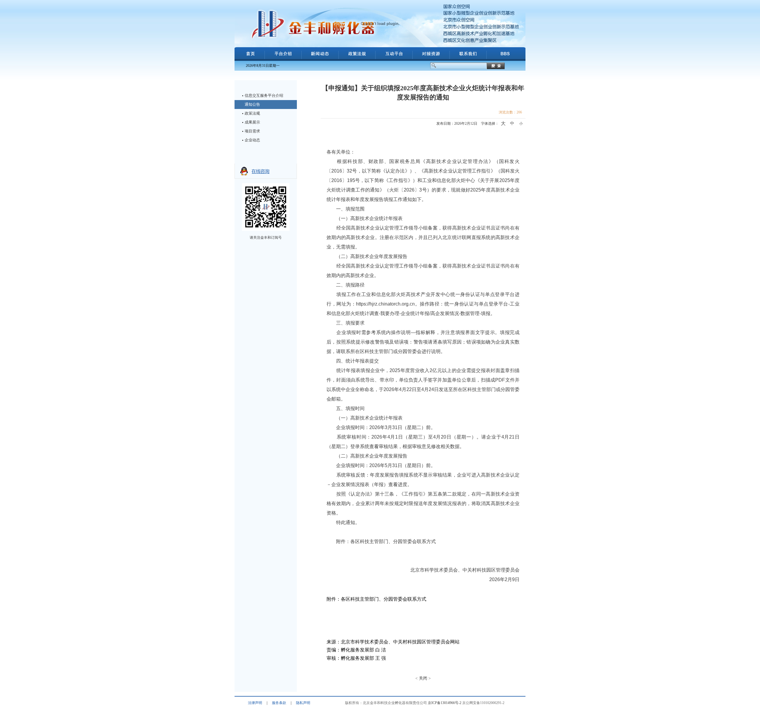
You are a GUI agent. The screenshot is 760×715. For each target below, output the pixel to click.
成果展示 (252, 122)
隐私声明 (303, 703)
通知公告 (252, 104)
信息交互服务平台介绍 (264, 95)
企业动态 (252, 140)
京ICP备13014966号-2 (444, 703)
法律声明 (255, 703)
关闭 (423, 678)
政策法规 (252, 113)
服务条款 (279, 703)
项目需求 (252, 131)
